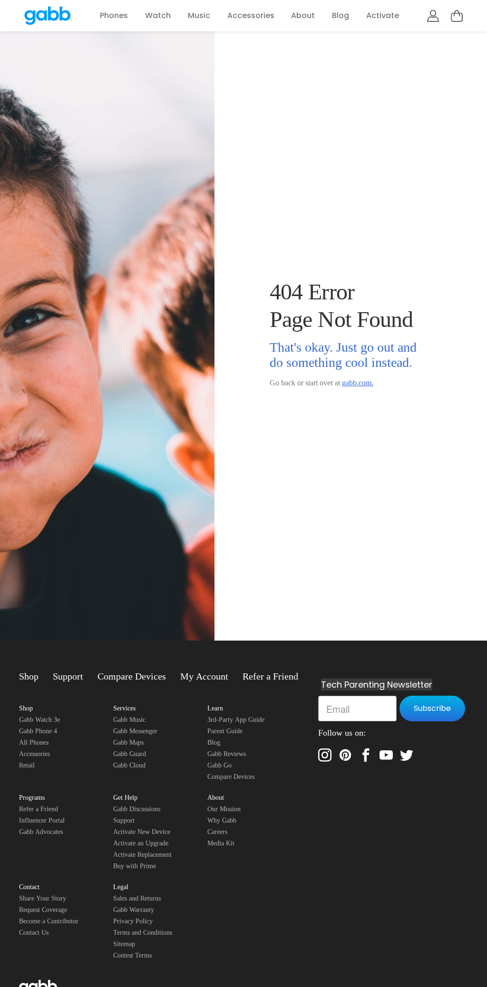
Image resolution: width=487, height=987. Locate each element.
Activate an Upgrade (140, 843)
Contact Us (34, 932)
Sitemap (124, 944)
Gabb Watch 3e (39, 719)
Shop (29, 676)
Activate (382, 15)
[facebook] (365, 755)
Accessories (250, 15)
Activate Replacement (142, 854)
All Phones (34, 742)
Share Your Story (42, 898)
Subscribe (432, 708)
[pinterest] (345, 755)
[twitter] (406, 755)
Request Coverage (43, 909)
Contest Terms (132, 955)
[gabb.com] (48, 15)
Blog (340, 15)
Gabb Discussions (136, 809)
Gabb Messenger (135, 731)
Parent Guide (225, 731)
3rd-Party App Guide (235, 719)
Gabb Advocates (41, 831)
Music (199, 15)
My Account (204, 676)
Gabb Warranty (133, 909)
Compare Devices (131, 676)
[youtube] (386, 755)
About (303, 15)
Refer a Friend (270, 676)
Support (68, 676)
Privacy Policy (133, 921)
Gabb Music (129, 719)
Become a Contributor (48, 921)
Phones (114, 15)
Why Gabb (221, 820)
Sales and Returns (137, 898)
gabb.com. (357, 382)
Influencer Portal (42, 820)
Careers (217, 831)
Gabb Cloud (129, 765)
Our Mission (224, 809)
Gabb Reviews (226, 753)
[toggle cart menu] (457, 16)
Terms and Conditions (142, 932)
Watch (158, 15)
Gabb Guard (129, 753)
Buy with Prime (134, 866)
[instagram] (324, 755)
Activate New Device (141, 831)
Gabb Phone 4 (38, 731)
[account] (433, 16)
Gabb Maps (128, 742)
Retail (27, 765)
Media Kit (220, 843)
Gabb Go (219, 765)
